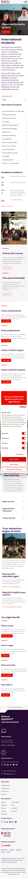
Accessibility (4, 849)
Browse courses (6, 636)
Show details (19, 454)
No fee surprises (7, 675)
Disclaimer (18, 849)
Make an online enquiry (8, 745)
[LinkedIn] (7, 822)
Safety (8, 852)
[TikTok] (13, 822)
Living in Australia (9, 518)
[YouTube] (10, 822)
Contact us (4, 794)
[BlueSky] (16, 822)
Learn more (6, 32)
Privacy (3, 852)
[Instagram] (4, 822)
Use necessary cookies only (14, 469)
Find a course (7, 267)
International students (11, 104)
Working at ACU (5, 788)
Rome (12, 805)
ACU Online (14, 811)
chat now (12, 774)
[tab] (14, 500)
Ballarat (3, 802)
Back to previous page (16, 707)
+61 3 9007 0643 (10, 771)
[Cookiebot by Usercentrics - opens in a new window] (19, 407)
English (4, 99)
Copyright (11, 849)
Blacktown (4, 805)
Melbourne (4, 814)
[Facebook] (2, 822)
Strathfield (14, 808)
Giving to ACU (5, 791)
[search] (23, 2)
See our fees (7, 294)
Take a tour (5, 695)
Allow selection (14, 464)
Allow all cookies (14, 459)
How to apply (6, 321)
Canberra (3, 811)
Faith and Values (5, 785)
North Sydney (15, 802)
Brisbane (3, 808)
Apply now (5, 655)
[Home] (7, 3)
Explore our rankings (6, 206)
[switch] (24, 438)
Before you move (8, 501)
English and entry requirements (9, 510)
